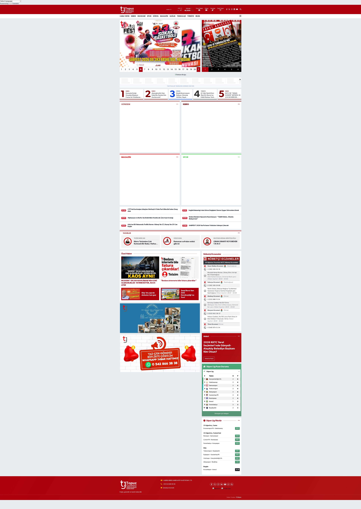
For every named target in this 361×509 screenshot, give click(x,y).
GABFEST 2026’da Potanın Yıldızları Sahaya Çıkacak (209, 225)
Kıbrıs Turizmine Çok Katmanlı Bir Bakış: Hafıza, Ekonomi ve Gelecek (145, 243)
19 (191, 69)
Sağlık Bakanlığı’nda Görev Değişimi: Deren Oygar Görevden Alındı (214, 210)
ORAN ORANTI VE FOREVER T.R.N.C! (225, 243)
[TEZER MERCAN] (127, 241)
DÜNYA (156, 16)
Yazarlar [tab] (127, 233)
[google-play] (226, 488)
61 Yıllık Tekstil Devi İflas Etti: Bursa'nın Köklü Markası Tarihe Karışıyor (208, 95)
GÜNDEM (125, 104)
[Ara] (240, 9)
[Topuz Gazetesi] (127, 9)
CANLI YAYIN (124, 16)
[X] (214, 484)
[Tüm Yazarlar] (239, 233)
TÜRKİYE (190, 16)
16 (179, 69)
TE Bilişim (238, 497)
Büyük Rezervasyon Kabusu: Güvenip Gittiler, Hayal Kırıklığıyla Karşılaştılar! (183, 95)
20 (195, 69)
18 (187, 69)
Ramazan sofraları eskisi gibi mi (184, 243)
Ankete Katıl (209, 358)
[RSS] (231, 484)
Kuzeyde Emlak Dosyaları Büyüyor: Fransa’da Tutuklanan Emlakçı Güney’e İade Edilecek (133, 95)
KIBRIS (133, 16)
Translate (15, 3)
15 (176, 69)
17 (183, 69)
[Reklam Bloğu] (180, 74)
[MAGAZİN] (177, 157)
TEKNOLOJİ (181, 16)
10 (156, 69)
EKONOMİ (141, 16)
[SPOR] (239, 157)
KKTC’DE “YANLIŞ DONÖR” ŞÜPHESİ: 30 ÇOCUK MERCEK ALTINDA (232, 95)
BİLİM (198, 16)
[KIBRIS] (239, 104)
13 (168, 69)
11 (160, 69)
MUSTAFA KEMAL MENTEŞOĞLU (224, 238)
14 (172, 69)
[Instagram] (218, 484)
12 (164, 69)
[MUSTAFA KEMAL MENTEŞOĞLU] (207, 241)
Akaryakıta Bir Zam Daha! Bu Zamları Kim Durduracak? (159, 95)
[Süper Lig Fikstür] (239, 420)
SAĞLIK (172, 16)
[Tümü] (239, 336)
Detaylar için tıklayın (222, 413)
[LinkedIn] (221, 484)
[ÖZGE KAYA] (167, 241)
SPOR (149, 16)
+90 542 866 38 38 (169, 484)
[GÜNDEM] (177, 104)
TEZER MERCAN (139, 238)
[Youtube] (225, 484)
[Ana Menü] (240, 16)
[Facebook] (211, 484)
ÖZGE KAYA (178, 238)
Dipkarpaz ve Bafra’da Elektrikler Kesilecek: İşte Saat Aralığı (150, 218)
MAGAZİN (164, 16)
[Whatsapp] (228, 484)
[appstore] (216, 488)
